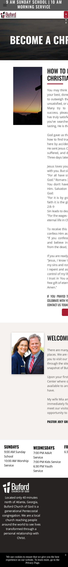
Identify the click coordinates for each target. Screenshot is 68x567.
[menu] (5, 5)
